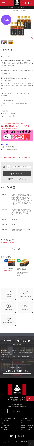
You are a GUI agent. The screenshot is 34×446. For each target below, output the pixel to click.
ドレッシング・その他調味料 (12, 10)
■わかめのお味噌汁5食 (8, 147)
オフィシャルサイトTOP (8, 418)
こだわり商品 (5, 420)
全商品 (4, 10)
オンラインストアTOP (26, 418)
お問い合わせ (5, 429)
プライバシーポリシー (26, 429)
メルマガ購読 (17, 411)
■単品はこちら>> (6, 111)
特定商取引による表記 (26, 427)
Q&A (22, 423)
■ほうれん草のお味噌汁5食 (9, 149)
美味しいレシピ (6, 425)
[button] (2, 268)
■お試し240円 (5, 144)
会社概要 (4, 427)
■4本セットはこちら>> (8, 113)
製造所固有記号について (27, 425)
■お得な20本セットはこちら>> (10, 116)
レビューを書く (10, 157)
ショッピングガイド (26, 420)
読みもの (4, 423)
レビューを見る (25, 157)
